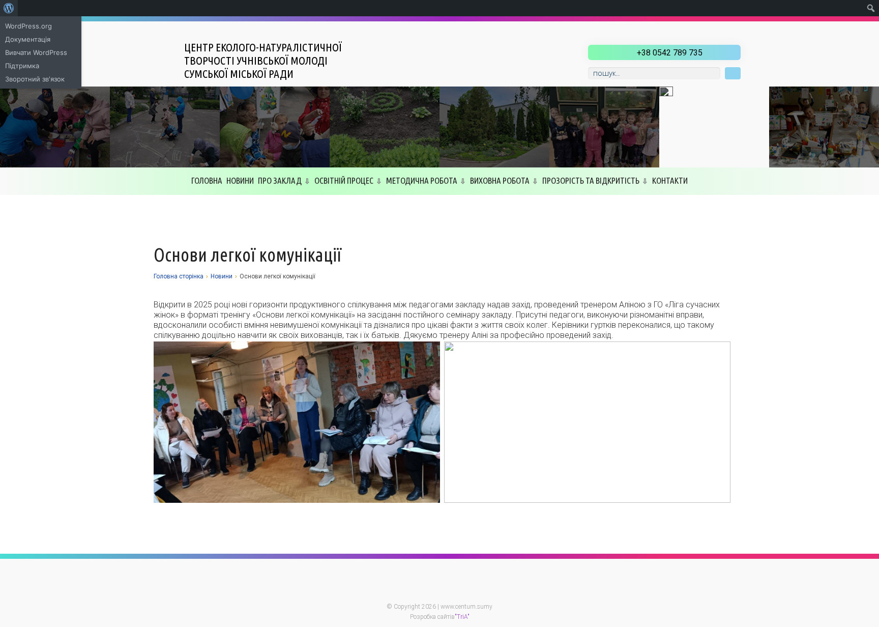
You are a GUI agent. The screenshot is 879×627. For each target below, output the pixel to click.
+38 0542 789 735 (669, 53)
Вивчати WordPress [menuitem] (36, 52)
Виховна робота (500, 180)
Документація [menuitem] (27, 39)
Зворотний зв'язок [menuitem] (35, 79)
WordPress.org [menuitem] (28, 26)
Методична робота (421, 180)
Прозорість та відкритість (590, 180)
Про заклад (280, 180)
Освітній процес (343, 180)
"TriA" (462, 616)
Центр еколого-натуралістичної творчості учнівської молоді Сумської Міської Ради (263, 60)
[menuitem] (9, 8)
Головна (206, 180)
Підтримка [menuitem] (22, 66)
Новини (240, 180)
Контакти (670, 180)
